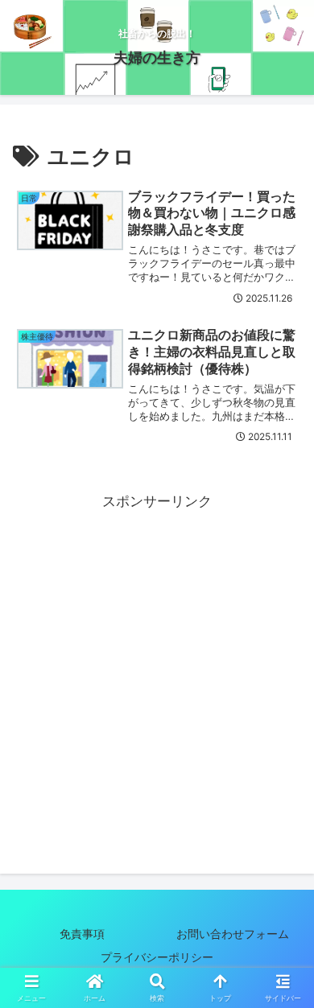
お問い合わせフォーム (232, 933)
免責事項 (82, 933)
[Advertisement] (157, 670)
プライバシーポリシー (168, 957)
